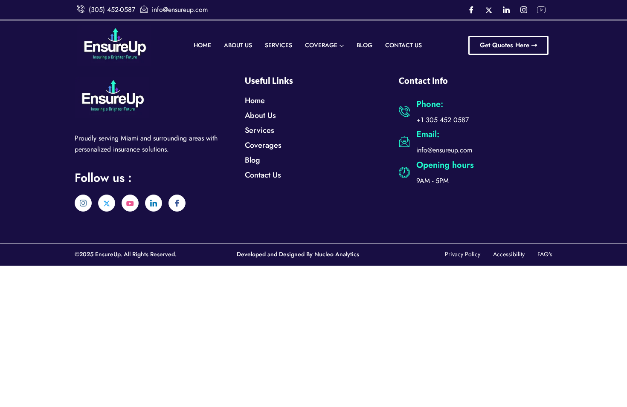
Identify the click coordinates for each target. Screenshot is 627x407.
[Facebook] (471, 9)
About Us (238, 45)
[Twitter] (488, 9)
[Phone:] (404, 111)
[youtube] (130, 203)
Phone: (429, 104)
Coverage (321, 45)
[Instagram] (523, 9)
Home (202, 45)
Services (278, 45)
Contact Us (403, 45)
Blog (364, 45)
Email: (427, 134)
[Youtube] (541, 9)
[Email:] (404, 141)
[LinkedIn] (506, 9)
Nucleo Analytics (336, 254)
